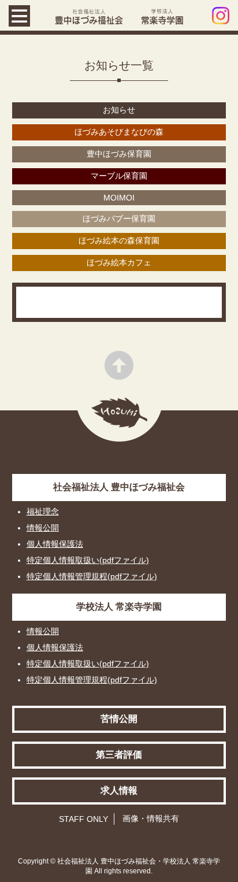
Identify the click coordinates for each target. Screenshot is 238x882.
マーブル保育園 (119, 175)
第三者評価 (119, 754)
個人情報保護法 (55, 544)
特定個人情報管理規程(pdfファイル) (92, 576)
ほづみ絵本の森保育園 (119, 240)
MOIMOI (119, 197)
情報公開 (43, 527)
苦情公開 (119, 719)
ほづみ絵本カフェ (119, 262)
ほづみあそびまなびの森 (119, 131)
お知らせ (119, 109)
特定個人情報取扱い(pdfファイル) (88, 560)
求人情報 (119, 790)
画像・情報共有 (150, 818)
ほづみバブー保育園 (119, 218)
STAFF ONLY (83, 819)
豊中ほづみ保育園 (119, 153)
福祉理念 (43, 511)
